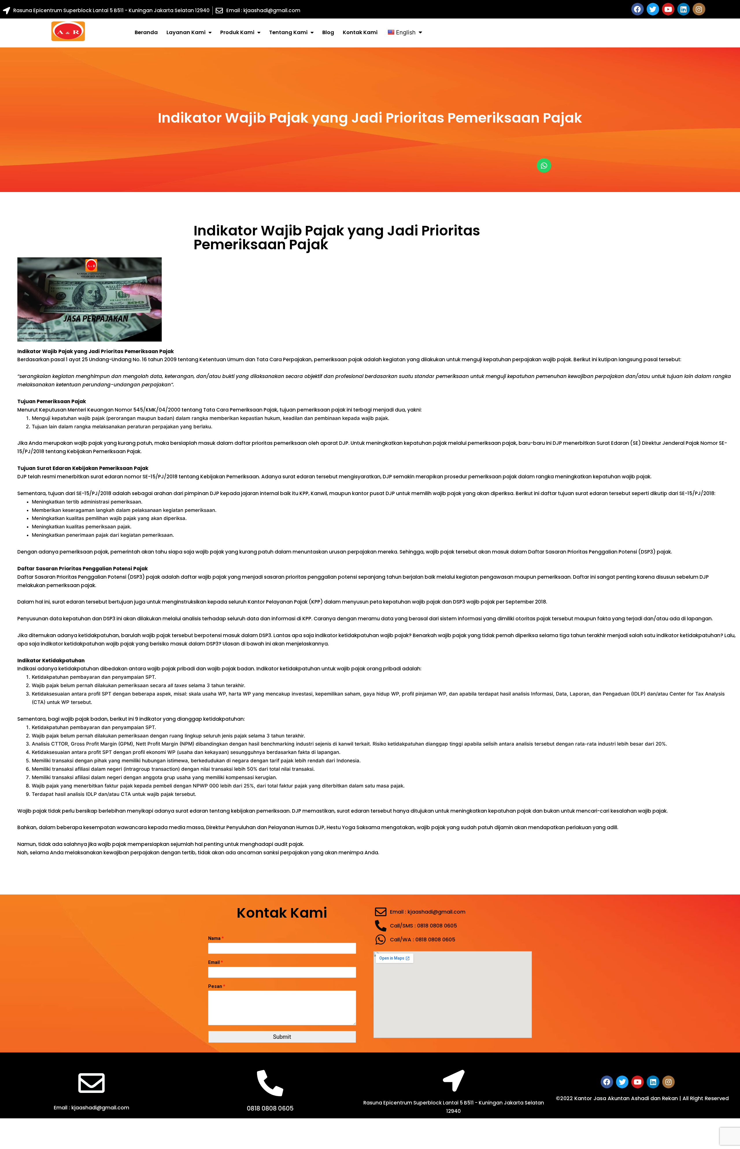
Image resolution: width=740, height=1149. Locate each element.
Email (215, 962)
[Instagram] (699, 9)
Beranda (146, 32)
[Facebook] (637, 9)
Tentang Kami (288, 32)
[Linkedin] (683, 9)
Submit (282, 1036)
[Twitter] (653, 9)
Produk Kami (237, 32)
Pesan (216, 986)
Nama (216, 938)
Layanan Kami (186, 32)
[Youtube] (668, 9)
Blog (328, 32)
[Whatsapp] (544, 165)
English (406, 32)
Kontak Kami (360, 32)
